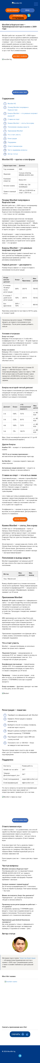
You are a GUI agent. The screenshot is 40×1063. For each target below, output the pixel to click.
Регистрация (12, 138)
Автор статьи (13, 154)
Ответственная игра (15, 146)
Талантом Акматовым (27, 958)
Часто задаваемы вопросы (17, 150)
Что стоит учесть (14, 135)
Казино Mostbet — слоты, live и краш (21, 123)
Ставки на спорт (14, 119)
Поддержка (12, 142)
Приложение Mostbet (15, 131)
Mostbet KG (12, 103)
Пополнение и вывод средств (18, 127)
